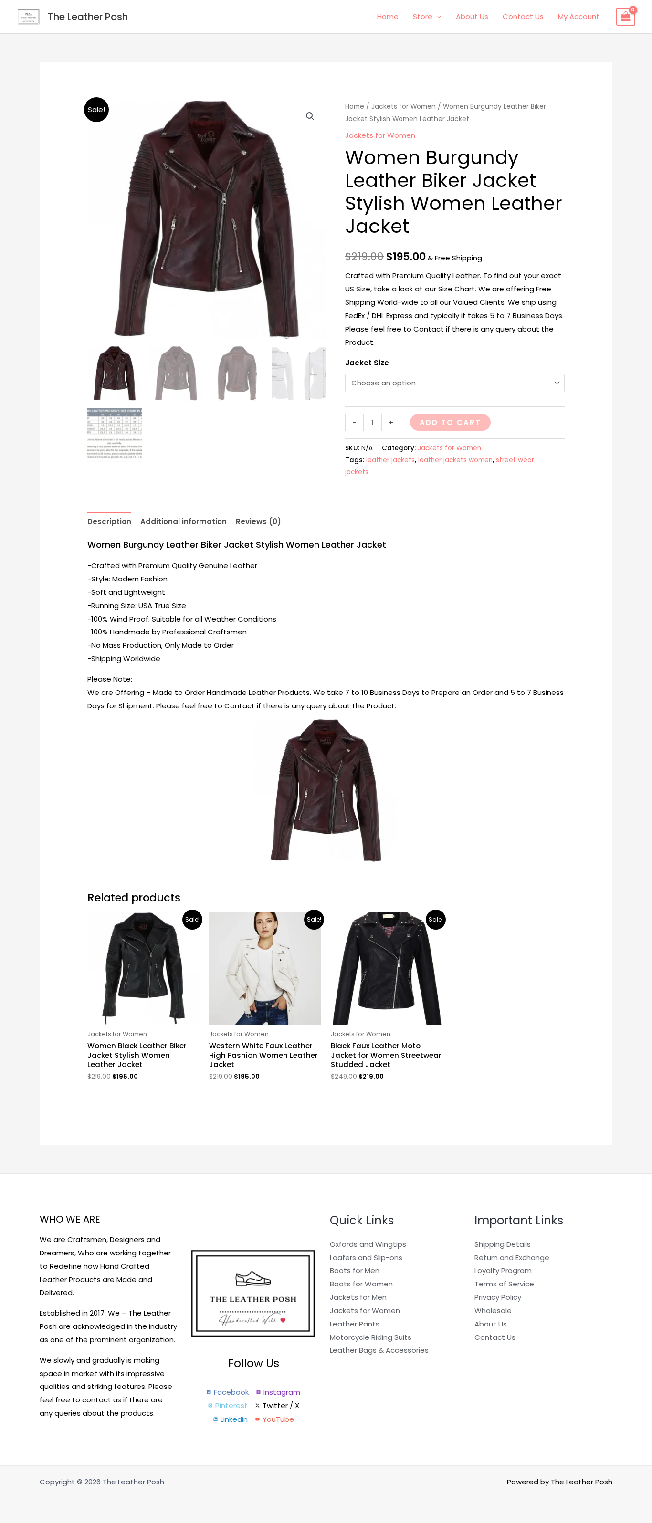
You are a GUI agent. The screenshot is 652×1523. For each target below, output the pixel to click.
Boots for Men (354, 1270)
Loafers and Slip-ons (366, 1258)
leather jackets (390, 460)
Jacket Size (367, 363)
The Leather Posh (88, 16)
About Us (472, 16)
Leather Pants (354, 1324)
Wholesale (493, 1310)
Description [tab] (109, 522)
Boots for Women (361, 1284)
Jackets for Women (403, 106)
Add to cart (450, 422)
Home (388, 16)
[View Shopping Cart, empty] (625, 17)
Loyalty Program (503, 1270)
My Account (578, 16)
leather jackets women (455, 460)
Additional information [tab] (183, 522)
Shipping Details (502, 1244)
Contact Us (523, 16)
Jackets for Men (358, 1297)
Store (422, 16)
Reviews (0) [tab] (258, 522)
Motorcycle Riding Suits (370, 1337)
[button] (310, 116)
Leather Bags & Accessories (379, 1350)
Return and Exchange (511, 1258)
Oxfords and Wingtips (368, 1244)
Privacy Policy (497, 1297)
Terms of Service (504, 1284)
